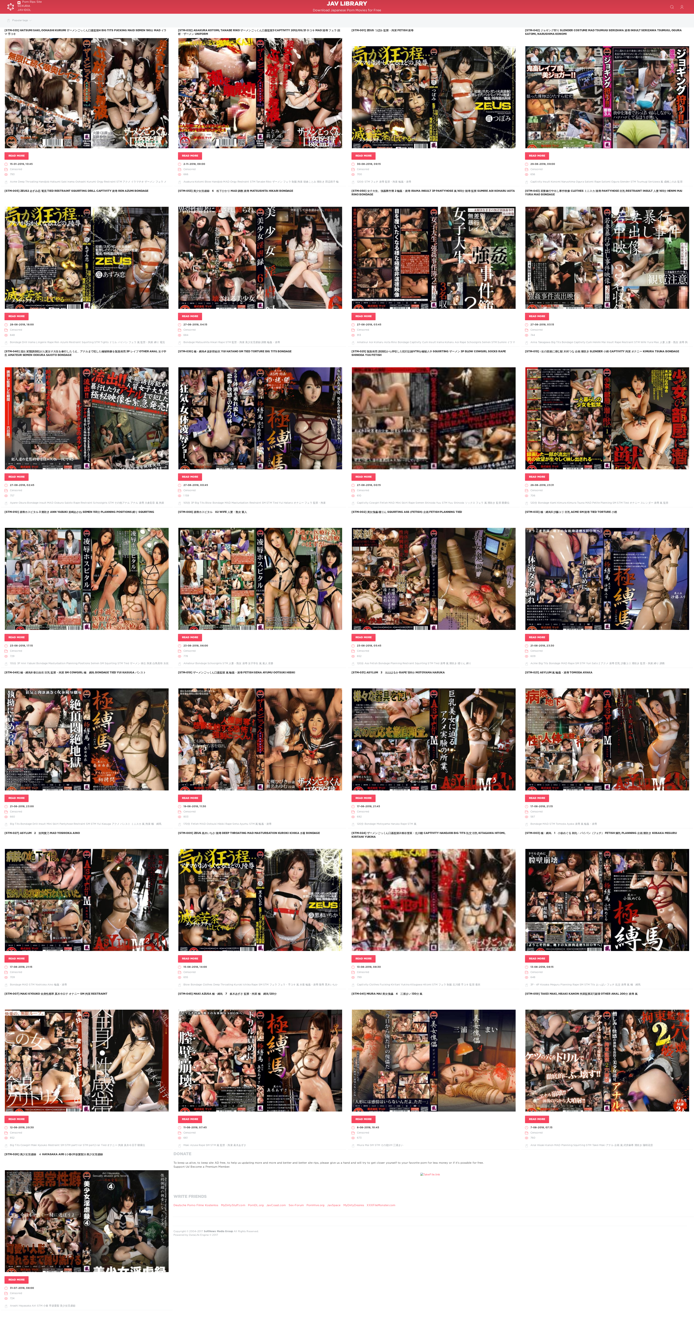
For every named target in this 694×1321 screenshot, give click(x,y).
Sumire (502, 342)
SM (264, 503)
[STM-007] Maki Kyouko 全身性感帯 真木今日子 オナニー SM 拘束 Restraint (56, 994)
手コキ (465, 985)
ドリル (113, 342)
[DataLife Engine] (11, 7)
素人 (264, 663)
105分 (186, 503)
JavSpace (333, 1205)
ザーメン (150, 182)
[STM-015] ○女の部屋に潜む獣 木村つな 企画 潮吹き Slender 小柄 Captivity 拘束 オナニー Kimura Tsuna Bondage (602, 351)
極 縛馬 (156, 824)
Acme (13, 182)
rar (98, 1145)
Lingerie (41, 342)
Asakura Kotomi (193, 182)
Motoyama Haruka (388, 824)
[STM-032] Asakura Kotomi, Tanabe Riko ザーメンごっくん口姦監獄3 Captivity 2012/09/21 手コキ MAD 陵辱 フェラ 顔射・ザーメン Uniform (259, 32)
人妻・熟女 (672, 342)
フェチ (374, 182)
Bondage (15, 342)
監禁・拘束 (391, 182)
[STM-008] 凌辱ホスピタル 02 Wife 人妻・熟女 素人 (212, 512)
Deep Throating (28, 182)
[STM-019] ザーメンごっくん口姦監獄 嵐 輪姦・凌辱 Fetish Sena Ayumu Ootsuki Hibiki (236, 672)
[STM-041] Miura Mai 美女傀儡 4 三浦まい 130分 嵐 (387, 994)
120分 (360, 182)
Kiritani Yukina (400, 985)
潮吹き (320, 182)
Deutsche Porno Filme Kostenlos (196, 1205)
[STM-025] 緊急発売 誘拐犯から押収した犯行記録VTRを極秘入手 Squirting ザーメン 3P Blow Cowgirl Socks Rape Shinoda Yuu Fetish (429, 353)
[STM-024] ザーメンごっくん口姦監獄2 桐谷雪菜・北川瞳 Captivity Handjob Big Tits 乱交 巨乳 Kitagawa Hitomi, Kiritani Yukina (428, 835)
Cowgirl (374, 503)
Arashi (14, 1306)
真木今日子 (130, 1145)
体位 (143, 663)
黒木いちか (331, 985)
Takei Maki (598, 1145)
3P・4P (534, 985)
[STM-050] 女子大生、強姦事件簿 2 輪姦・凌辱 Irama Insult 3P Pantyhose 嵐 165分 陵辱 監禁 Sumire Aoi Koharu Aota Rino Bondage (433, 193)
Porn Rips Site (32, 2)
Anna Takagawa (540, 342)
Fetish (384, 503)
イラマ (511, 342)
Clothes (208, 985)
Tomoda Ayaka (565, 824)
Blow (208, 182)
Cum (425, 342)
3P (192, 503)
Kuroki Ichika (242, 985)
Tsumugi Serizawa (648, 182)
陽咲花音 (648, 1145)
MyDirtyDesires (353, 1205)
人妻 (662, 342)
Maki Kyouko (39, 1145)
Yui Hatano (286, 503)
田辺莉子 (330, 182)
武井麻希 (629, 1145)
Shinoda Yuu (433, 503)
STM (119, 182)
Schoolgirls (474, 342)
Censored (16, 169)
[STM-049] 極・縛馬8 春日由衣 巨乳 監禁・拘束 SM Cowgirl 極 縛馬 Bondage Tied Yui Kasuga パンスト (75, 672)
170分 (186, 824)
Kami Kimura (558, 503)
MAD (226, 182)
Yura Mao (653, 342)
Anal (533, 1145)
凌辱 (381, 182)
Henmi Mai (599, 342)
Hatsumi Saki (58, 182)
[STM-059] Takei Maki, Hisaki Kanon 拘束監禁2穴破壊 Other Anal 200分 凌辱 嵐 (581, 994)
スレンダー (647, 503)
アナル (134, 503)
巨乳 (617, 663)
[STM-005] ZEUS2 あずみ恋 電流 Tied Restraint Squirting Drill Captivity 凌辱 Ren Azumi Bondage (76, 191)
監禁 (679, 182)
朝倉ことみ (309, 182)
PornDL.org (256, 1205)
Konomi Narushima (563, 182)
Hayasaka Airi (27, 1306)
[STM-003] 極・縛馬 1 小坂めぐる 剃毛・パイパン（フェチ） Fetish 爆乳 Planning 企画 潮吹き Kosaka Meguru (601, 833)
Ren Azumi (61, 342)
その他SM (386, 1145)
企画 (616, 1145)
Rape (597, 182)
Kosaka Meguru (550, 985)
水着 (302, 985)
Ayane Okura (18, 503)
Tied (275, 503)
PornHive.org (315, 1205)
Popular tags (20, 20)
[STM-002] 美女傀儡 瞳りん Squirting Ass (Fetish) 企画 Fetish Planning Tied (407, 512)
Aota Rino (390, 342)
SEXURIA (24, 6)
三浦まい (398, 1145)
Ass (367, 663)
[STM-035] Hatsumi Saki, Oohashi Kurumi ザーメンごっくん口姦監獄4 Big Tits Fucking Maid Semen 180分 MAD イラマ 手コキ (85, 32)
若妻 (270, 663)
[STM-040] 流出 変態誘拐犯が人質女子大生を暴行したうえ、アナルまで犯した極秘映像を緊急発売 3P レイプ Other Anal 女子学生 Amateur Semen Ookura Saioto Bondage (85, 353)
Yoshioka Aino (44, 985)
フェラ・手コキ (287, 985)
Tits (592, 985)
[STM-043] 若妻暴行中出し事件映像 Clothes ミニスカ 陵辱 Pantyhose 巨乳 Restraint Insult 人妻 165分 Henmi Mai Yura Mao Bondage (603, 193)
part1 (74, 1145)
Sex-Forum (296, 1205)
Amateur (362, 342)
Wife (643, 342)
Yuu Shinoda (456, 503)
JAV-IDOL (24, 10)
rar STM (83, 1145)
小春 (45, 1306)
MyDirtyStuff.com (233, 1205)
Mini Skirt (402, 503)
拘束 (300, 182)
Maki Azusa (190, 1145)
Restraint (110, 182)
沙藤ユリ (626, 663)
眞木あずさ (240, 1145)
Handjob (44, 182)
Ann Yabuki (28, 663)
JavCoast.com (276, 1205)
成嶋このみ (670, 182)
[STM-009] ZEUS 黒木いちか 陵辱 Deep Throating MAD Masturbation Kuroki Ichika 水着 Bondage (249, 833)
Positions (84, 663)
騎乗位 (505, 503)
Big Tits (556, 342)
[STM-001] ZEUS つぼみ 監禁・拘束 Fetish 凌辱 (383, 30)
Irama (71, 182)
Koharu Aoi (452, 342)
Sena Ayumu (240, 824)
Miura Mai (363, 1145)
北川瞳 (456, 985)
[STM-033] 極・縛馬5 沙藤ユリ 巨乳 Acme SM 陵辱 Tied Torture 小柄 (571, 512)
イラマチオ (137, 182)
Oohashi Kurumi (85, 182)
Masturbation (240, 503)
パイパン (123, 342)
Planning (606, 503)
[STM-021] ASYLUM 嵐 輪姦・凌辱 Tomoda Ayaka (558, 672)
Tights (104, 342)
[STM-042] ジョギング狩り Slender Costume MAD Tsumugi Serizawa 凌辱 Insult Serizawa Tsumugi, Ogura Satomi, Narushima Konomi (603, 32)
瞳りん (461, 663)
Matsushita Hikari (207, 342)
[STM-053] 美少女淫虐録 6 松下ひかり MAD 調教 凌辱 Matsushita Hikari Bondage (235, 191)
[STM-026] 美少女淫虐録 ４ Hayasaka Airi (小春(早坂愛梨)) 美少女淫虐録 (54, 1154)
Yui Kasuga (104, 824)
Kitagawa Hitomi (420, 985)
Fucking (385, 985)
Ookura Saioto (63, 503)
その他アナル (122, 503)
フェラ (159, 182)
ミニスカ (136, 824)
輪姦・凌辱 (405, 182)
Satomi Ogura (610, 182)
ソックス (470, 503)
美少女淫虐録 (253, 342)
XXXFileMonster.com (381, 1205)
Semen (486, 342)
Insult (546, 182)
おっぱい (601, 985)
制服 (294, 182)
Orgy (100, 182)
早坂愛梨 (54, 1306)
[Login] (682, 7)
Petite (596, 503)
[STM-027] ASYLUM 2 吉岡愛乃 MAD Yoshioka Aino (42, 833)
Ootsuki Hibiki (216, 824)
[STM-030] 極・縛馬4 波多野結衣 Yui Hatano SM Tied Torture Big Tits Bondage (235, 351)
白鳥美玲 (158, 663)
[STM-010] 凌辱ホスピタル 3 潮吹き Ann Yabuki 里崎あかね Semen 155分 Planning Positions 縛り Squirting (79, 512)
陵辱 (321, 985)
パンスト (125, 824)
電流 (162, 342)
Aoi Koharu (376, 342)
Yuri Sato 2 (593, 663)
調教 (263, 342)
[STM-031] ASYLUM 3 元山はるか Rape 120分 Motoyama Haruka (398, 672)
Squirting (88, 342)
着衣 (477, 985)
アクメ (126, 182)
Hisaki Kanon (545, 1145)
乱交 (617, 985)
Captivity (536, 182)
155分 (13, 663)
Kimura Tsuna (575, 503)
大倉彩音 (150, 503)
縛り (156, 342)
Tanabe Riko (263, 182)
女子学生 (253, 663)
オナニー (299, 503)
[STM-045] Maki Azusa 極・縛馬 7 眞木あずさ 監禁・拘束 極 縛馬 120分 (227, 994)
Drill (24, 342)
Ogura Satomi (585, 182)
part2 (92, 1145)
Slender (625, 182)
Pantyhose (66, 824)
